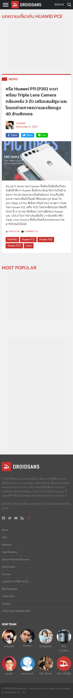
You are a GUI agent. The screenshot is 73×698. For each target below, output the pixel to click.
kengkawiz (45, 646)
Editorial (6, 544)
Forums (6, 574)
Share (14, 135)
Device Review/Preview (15, 559)
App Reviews (9, 551)
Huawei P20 (45, 239)
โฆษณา (6, 603)
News (13, 79)
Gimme (27, 645)
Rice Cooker (64, 648)
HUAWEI (12, 239)
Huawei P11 (28, 239)
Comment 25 (31, 231)
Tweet (29, 135)
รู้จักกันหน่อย (9, 588)
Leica (29, 245)
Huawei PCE (14, 245)
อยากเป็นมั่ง (64, 673)
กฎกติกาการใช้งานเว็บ (15, 581)
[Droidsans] (26, 4)
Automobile (8, 566)
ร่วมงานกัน (8, 596)
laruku (9, 673)
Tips (4, 537)
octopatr (21, 123)
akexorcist (27, 673)
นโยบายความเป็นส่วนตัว (16, 611)
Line (44, 135)
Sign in (59, 4)
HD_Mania (45, 673)
